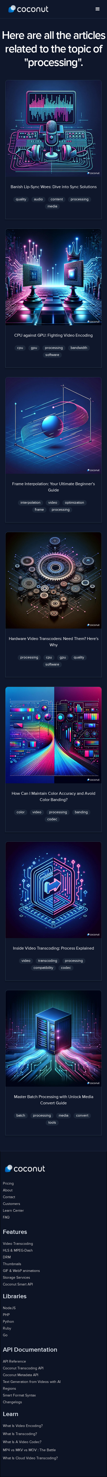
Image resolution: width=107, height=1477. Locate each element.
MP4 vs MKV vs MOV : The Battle (29, 1450)
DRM (7, 1257)
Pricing (8, 1183)
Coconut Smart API (18, 1284)
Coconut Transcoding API (23, 1368)
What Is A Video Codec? (22, 1442)
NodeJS (9, 1308)
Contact (9, 1197)
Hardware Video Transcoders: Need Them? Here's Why (53, 642)
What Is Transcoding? (20, 1434)
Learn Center (13, 1211)
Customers (11, 1204)
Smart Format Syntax (19, 1395)
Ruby (7, 1328)
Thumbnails (12, 1264)
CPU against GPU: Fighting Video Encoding (53, 336)
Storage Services (16, 1277)
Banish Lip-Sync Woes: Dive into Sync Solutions (54, 187)
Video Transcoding (18, 1244)
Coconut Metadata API (20, 1375)
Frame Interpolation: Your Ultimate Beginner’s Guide (53, 487)
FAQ (6, 1217)
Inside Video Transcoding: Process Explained (53, 948)
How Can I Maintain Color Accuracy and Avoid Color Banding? (53, 797)
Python (8, 1322)
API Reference (14, 1361)
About (7, 1190)
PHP (6, 1315)
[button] (97, 9)
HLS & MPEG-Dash (18, 1250)
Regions (9, 1388)
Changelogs (12, 1402)
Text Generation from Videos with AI (32, 1382)
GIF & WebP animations (21, 1271)
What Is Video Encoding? (23, 1426)
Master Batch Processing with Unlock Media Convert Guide (53, 1100)
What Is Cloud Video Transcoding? (30, 1458)
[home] (28, 9)
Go (5, 1335)
